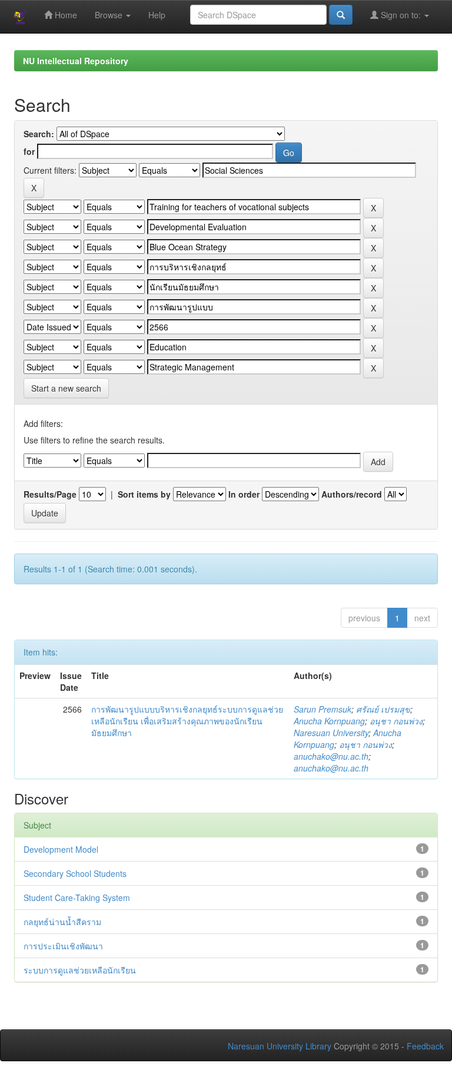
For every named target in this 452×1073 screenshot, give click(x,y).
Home (64, 15)
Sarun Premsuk (322, 709)
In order (244, 494)
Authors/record (351, 494)
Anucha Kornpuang (329, 721)
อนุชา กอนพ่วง (396, 721)
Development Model (61, 849)
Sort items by (144, 494)
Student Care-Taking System (77, 897)
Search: (39, 134)
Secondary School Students (75, 873)
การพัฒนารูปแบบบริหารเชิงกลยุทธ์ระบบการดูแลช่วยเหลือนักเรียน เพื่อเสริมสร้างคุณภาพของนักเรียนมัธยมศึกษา (187, 720)
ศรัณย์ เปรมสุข (383, 709)
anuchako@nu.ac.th (331, 756)
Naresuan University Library (279, 1046)
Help (156, 15)
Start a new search (66, 388)
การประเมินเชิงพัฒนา (63, 946)
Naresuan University (331, 732)
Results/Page (50, 494)
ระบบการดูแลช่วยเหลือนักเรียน (80, 970)
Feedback (425, 1046)
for (29, 151)
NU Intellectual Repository (75, 61)
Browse (110, 15)
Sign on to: (400, 15)
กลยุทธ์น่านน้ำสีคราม (62, 922)
